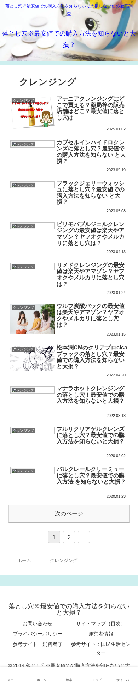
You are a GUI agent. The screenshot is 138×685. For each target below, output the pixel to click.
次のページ (69, 513)
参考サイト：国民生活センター (101, 648)
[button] (124, 605)
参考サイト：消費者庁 (37, 644)
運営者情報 (100, 634)
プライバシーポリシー (37, 634)
